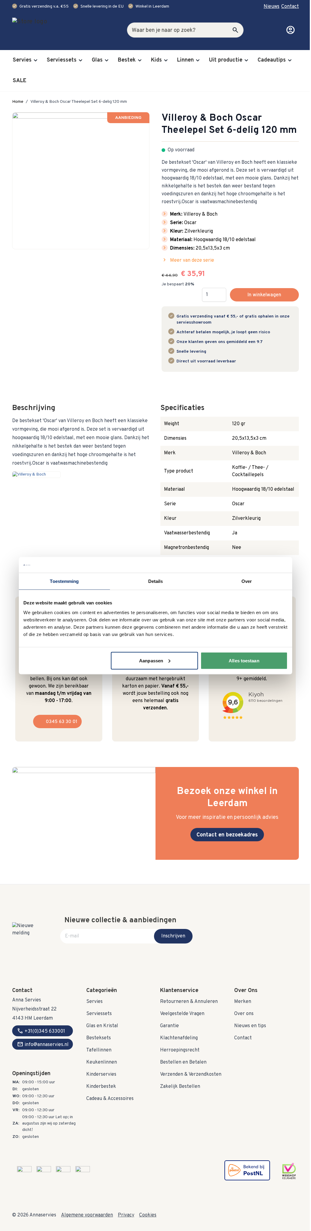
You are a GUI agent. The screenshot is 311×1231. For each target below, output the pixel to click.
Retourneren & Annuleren (189, 1001)
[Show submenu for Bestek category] (139, 60)
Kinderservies (101, 1074)
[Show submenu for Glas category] (106, 60)
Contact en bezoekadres (227, 835)
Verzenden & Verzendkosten (190, 1074)
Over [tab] (246, 581)
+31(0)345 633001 (41, 1030)
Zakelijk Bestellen (180, 1086)
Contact (290, 7)
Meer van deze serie (188, 260)
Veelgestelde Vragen (182, 1013)
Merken (242, 1001)
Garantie (169, 1026)
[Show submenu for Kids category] (165, 60)
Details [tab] (155, 581)
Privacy (126, 1215)
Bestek (127, 60)
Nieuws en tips (250, 1026)
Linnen (185, 60)
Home (17, 101)
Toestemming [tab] (64, 581)
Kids (156, 60)
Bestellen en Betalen (183, 1062)
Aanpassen (151, 660)
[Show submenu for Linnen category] (197, 60)
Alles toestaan (244, 660)
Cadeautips (272, 60)
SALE (19, 80)
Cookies (147, 1215)
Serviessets (62, 60)
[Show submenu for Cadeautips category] (289, 60)
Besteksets (98, 1038)
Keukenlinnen (101, 1062)
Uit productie (225, 60)
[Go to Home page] (48, 30)
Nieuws (271, 7)
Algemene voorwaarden (87, 1215)
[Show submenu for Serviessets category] (80, 60)
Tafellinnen (98, 1050)
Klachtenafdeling (179, 1038)
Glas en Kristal (102, 1026)
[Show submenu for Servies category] (35, 60)
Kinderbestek (101, 1086)
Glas (97, 60)
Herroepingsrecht (180, 1050)
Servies (22, 60)
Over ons (244, 1013)
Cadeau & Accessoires (110, 1098)
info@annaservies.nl (43, 1044)
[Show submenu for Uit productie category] (246, 60)
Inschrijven (173, 936)
